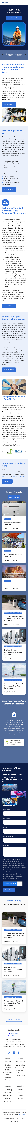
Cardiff (21, 1092)
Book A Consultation (14, 18)
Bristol (21, 1095)
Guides (7, 1098)
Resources (7, 1086)
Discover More (14, 497)
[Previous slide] (3, 55)
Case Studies (7, 1095)
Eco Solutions (20, 1065)
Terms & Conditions (9, 1118)
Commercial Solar (20, 1068)
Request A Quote (9, 104)
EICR (7, 1075)
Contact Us (7, 481)
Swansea (20, 1090)
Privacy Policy (20, 1118)
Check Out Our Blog (14, 1019)
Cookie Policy (14, 1121)
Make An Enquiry (9, 189)
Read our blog (7, 1090)
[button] (22, 2)
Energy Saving (20, 1075)
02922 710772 (6, 476)
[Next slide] (25, 55)
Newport (20, 1098)
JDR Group (22, 1114)
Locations (20, 1086)
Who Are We (7, 1092)
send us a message (18, 476)
